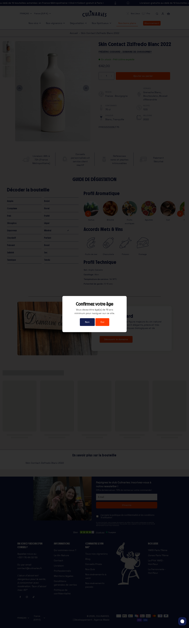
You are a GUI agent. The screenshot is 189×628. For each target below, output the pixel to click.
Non (87, 322)
